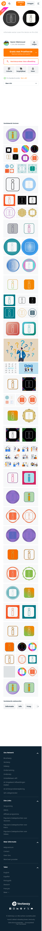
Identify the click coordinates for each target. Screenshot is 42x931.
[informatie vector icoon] (21, 138)
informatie (9, 857)
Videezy (6, 916)
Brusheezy (7, 908)
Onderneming (9, 920)
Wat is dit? (24, 78)
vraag (29, 857)
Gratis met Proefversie (21, 52)
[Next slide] (33, 856)
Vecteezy (7, 912)
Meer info (8, 86)
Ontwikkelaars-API (10, 928)
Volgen (34, 44)
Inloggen (30, 3)
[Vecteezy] (3, 3)
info (20, 857)
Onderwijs (7, 924)
